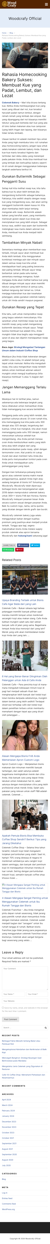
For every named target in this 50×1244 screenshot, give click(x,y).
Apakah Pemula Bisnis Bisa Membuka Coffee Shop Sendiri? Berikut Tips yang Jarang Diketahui (24, 839)
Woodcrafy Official (25, 18)
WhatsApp (9, 550)
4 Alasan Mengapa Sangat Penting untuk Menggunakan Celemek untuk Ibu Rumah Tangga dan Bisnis (25, 902)
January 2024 (8, 1116)
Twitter (36, 545)
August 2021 (7, 1149)
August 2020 (7, 1160)
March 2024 (7, 1105)
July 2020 (6, 1165)
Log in (4, 1193)
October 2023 (8, 1132)
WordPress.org (8, 1209)
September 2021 (9, 1143)
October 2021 (8, 1138)
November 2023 (9, 1127)
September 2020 (9, 1154)
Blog (11, 33)
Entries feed (7, 1198)
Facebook (24, 545)
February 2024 (8, 1110)
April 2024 (6, 1099)
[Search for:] (25, 1027)
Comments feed (9, 1204)
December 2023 (9, 1121)
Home (4, 33)
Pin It (20, 550)
